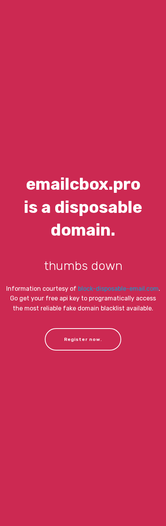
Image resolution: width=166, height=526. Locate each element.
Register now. (83, 339)
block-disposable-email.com (118, 288)
